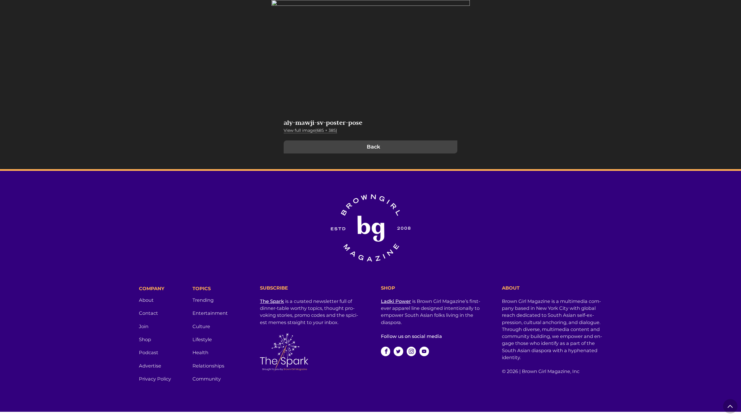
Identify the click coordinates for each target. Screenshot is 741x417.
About (146, 300)
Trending (203, 300)
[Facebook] (385, 351)
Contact (148, 313)
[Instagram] (411, 351)
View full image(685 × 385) (310, 130)
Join (143, 326)
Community (206, 379)
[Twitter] (398, 351)
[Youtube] (424, 351)
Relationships (208, 366)
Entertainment (210, 313)
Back (373, 147)
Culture (201, 326)
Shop (145, 339)
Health (200, 352)
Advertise (150, 366)
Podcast (148, 352)
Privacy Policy (155, 379)
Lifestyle (202, 339)
